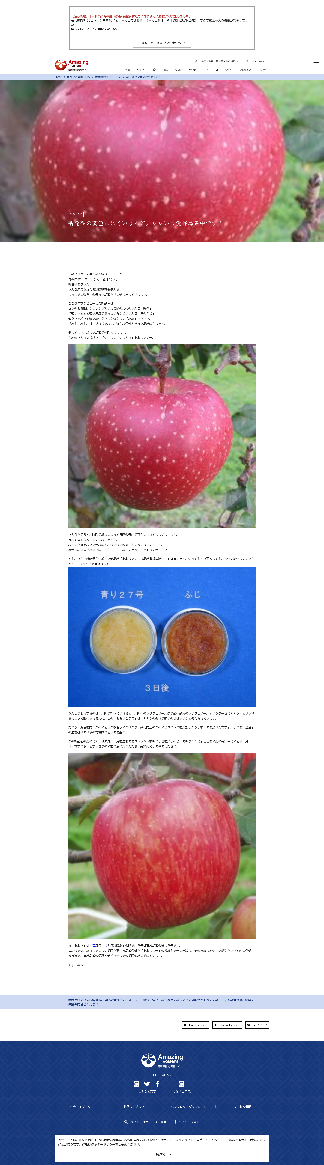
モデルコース (209, 70)
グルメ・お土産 (185, 70)
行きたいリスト (189, 1121)
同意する (160, 1154)
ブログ (139, 70)
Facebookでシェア (229, 1025)
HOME (58, 76)
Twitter (147, 1084)
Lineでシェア (259, 1025)
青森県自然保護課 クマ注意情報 (159, 43)
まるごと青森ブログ (79, 76)
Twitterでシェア (198, 1025)
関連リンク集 (202, 1151)
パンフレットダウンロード (189, 1107)
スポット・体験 (159, 70)
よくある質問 (242, 1107)
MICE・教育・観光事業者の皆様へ (136, 1151)
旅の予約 (246, 70)
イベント (229, 70)
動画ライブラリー (135, 1107)
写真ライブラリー (82, 1107)
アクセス (263, 70)
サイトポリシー (176, 1151)
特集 (127, 70)
